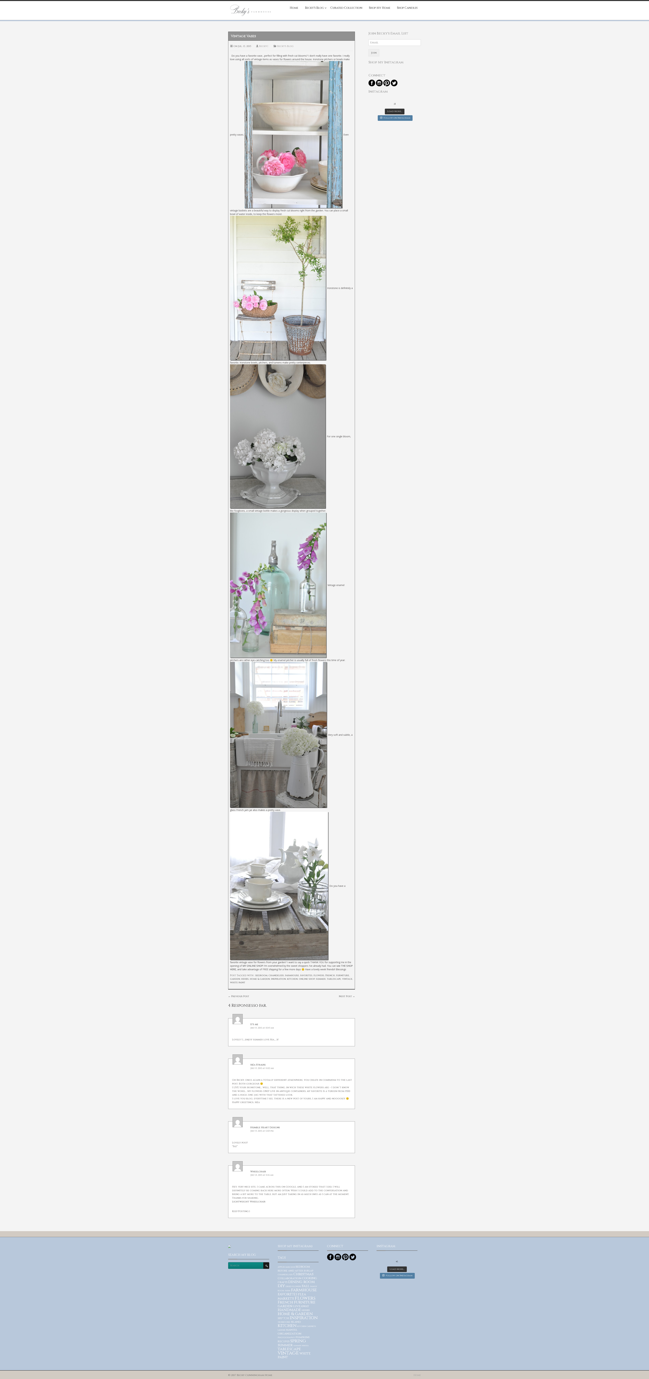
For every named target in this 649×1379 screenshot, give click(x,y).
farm (287, 1290)
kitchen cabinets (306, 1326)
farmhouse (292, 975)
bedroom (261, 975)
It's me (254, 1024)
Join (374, 52)
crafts (282, 1282)
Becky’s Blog (314, 8)
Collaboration (289, 1278)
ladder (281, 1330)
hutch (283, 1318)
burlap (308, 1271)
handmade (289, 1310)
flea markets (292, 1296)
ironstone (284, 1322)
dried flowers (293, 1286)
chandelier (276, 975)
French (330, 975)
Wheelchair (258, 1171)
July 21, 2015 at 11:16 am (261, 1175)
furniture (342, 975)
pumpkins (302, 1337)
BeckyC (264, 46)
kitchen (292, 979)
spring (298, 1341)
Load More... (394, 111)
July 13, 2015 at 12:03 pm (262, 1131)
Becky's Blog (285, 46)
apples (281, 1267)
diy (281, 1286)
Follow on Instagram (396, 117)
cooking (309, 1278)
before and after (290, 1271)
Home (294, 8)
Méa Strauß (258, 1064)
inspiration (278, 979)
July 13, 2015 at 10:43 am (262, 1028)
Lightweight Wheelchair (249, 1201)
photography (286, 1337)
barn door (290, 1267)
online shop (307, 979)
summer (321, 979)
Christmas (303, 1274)
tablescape (334, 979)
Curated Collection (346, 8)
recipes (284, 1341)
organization (289, 1334)
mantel (291, 1330)
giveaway (301, 1306)
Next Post (347, 996)
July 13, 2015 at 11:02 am (262, 1068)
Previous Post (238, 996)
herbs (245, 979)
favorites (306, 975)
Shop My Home (379, 8)
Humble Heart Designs (265, 1127)
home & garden (260, 979)
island (296, 1322)
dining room (301, 1281)
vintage (347, 979)
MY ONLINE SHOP (253, 965)
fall (305, 1286)
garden (235, 979)
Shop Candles (407, 8)
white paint (237, 982)
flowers (319, 975)
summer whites (301, 1345)
